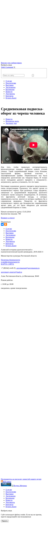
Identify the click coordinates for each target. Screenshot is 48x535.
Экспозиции (10, 87)
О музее (9, 81)
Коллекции (10, 89)
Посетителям (11, 83)
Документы (10, 94)
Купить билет (11, 98)
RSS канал (7, 481)
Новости (9, 92)
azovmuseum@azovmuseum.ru (27, 268)
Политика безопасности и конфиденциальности (10, 261)
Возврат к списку (8, 218)
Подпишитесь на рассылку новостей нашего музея (21, 479)
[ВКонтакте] (2, 224)
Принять (5, 521)
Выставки (10, 85)
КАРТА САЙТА (7, 264)
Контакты (9, 96)
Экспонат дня (11, 123)
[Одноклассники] (5, 224)
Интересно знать (12, 121)
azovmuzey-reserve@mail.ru (11, 272)
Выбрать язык (6, 511)
